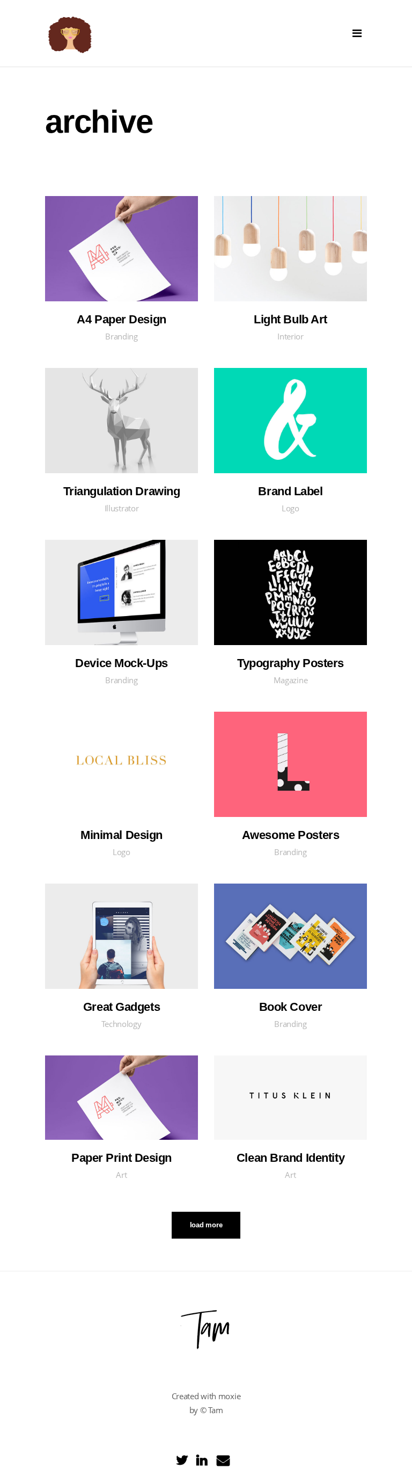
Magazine (291, 680)
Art (121, 1174)
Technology (121, 1023)
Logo (290, 508)
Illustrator (122, 508)
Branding (121, 336)
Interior (290, 336)
